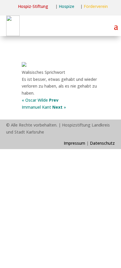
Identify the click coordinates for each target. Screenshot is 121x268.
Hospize (66, 6)
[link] (32, 6)
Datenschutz (102, 143)
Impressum (74, 143)
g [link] (47, 6)
